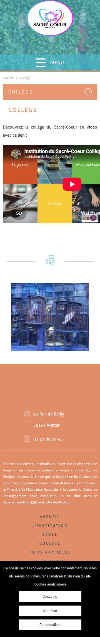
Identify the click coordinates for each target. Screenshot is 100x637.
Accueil (50, 517)
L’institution (50, 525)
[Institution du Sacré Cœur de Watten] (50, 27)
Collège (20, 92)
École (50, 534)
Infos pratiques (50, 552)
